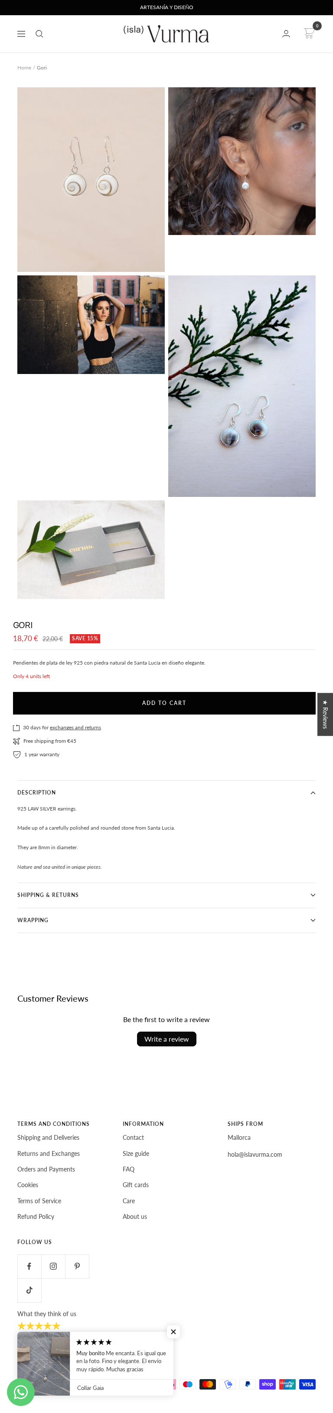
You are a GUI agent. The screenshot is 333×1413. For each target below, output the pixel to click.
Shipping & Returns (48, 895)
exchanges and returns (75, 727)
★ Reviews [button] (325, 714)
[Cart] (308, 34)
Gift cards (136, 1184)
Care (129, 1201)
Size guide (136, 1153)
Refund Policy (35, 1216)
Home (24, 67)
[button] (173, 1331)
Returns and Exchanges (48, 1153)
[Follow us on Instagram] (53, 1266)
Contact (133, 1137)
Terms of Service (39, 1201)
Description (36, 792)
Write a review (166, 1039)
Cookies (27, 1184)
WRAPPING (33, 920)
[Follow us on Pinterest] (77, 1266)
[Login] (286, 33)
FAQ (128, 1169)
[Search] (39, 34)
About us (135, 1216)
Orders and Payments (46, 1169)
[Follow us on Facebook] (29, 1266)
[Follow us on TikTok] (29, 1290)
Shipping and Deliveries (48, 1137)
